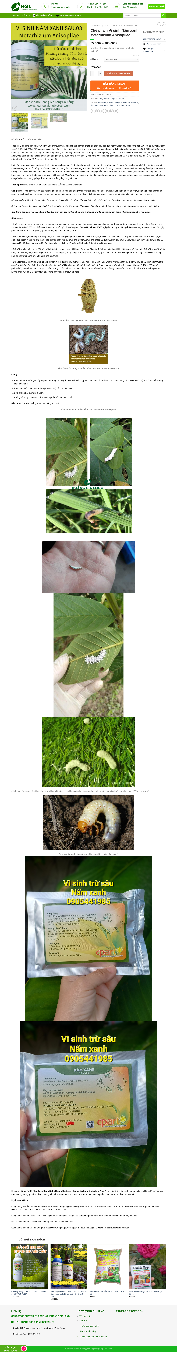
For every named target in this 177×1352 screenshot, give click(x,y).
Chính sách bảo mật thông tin (93, 1337)
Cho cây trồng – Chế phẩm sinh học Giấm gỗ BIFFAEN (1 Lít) (28, 1292)
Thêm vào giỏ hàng (118, 73)
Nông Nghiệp (110, 26)
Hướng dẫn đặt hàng (89, 1326)
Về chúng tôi (85, 1316)
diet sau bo (102, 103)
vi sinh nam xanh (123, 105)
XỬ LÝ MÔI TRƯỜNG (19, 15)
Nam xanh (94, 105)
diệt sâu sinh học (113, 103)
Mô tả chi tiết (18, 139)
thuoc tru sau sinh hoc (107, 105)
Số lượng (94, 59)
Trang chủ (95, 26)
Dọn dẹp (136, 55)
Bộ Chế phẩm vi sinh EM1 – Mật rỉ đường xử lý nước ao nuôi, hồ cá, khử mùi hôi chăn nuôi (69, 1293)
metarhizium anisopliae (129, 103)
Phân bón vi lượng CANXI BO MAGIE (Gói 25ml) (146, 1292)
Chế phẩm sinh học (128, 26)
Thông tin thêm (34, 139)
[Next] (81, 67)
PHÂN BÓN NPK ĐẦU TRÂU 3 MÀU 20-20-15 (107, 1292)
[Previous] (16, 67)
